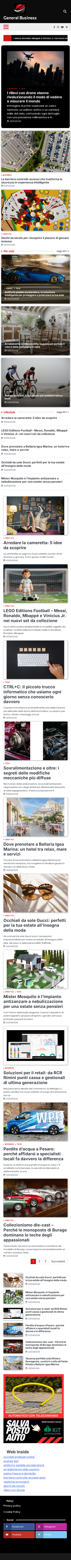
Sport (9, 392)
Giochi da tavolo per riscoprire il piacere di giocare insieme (35, 239)
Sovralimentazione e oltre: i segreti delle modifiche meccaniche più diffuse (31, 773)
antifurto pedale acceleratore (23, 1465)
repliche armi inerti (16, 1482)
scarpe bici (10, 1461)
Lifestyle (7, 234)
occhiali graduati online (19, 1457)
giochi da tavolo (14, 1486)
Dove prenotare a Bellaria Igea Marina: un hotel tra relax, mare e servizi (35, 448)
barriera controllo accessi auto (24, 1478)
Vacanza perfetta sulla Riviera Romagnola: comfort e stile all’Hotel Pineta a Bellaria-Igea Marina (47, 1361)
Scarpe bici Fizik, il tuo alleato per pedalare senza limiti (33, 397)
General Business (20, 17)
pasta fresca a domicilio (19, 1474)
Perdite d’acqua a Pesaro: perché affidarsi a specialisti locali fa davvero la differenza (33, 1153)
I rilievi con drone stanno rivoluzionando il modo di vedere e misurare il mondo (34, 97)
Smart (9, 288)
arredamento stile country (21, 1469)
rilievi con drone (14, 1490)
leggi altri (62, 251)
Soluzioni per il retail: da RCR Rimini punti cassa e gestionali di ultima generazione (34, 1077)
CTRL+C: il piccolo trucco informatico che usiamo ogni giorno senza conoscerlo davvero (32, 694)
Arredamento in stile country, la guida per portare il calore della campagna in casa (35, 345)
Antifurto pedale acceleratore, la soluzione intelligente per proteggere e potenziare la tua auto (34, 293)
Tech (23, 88)
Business (13, 88)
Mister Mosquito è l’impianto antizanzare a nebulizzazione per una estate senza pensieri (31, 480)
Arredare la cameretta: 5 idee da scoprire (29, 418)
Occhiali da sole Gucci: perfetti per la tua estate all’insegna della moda (33, 464)
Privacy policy (12, 1505)
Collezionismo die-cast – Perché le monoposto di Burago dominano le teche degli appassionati (35, 1232)
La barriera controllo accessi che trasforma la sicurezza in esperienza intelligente (31, 180)
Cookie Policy (11, 1512)
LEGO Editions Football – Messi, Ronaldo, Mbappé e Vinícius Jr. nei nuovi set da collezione (34, 432)
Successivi (58, 1261)
